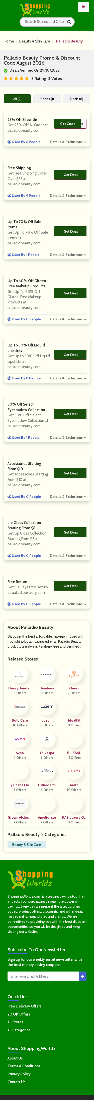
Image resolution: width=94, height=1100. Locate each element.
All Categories (19, 1030)
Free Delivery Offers (25, 1006)
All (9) (17, 99)
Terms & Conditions (24, 1066)
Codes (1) (47, 99)
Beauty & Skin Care (34, 41)
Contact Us (17, 1082)
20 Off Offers (19, 1014)
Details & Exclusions (66, 142)
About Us (15, 1058)
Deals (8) (76, 99)
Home (9, 41)
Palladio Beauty (69, 41)
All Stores (15, 1022)
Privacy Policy (19, 1074)
